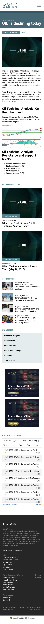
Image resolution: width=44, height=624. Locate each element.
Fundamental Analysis (13, 350)
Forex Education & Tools (13, 575)
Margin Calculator (9, 587)
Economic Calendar (9, 578)
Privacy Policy (18, 550)
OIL (23, 32)
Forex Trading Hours (10, 580)
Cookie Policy (7, 550)
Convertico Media (35, 609)
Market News (9, 340)
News (5, 555)
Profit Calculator (8, 589)
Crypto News (9, 360)
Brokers (38, 575)
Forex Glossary (8, 582)
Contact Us (6, 600)
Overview (38, 578)
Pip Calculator (8, 585)
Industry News (10, 345)
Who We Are (7, 598)
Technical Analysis (11, 32)
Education (8, 355)
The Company (8, 595)
